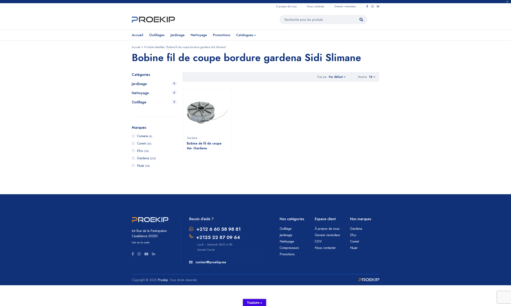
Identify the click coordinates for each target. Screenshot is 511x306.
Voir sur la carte (140, 242)
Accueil (136, 47)
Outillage (139, 102)
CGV (318, 241)
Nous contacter (315, 6)
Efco (143, 151)
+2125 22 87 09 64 (218, 237)
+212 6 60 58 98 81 (218, 229)
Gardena (146, 158)
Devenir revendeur (345, 6)
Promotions (287, 254)
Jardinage (139, 83)
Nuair (143, 165)
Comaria (144, 136)
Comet (144, 143)
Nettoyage (140, 93)
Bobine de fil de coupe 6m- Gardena (204, 146)
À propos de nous (286, 6)
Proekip (163, 280)
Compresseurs (290, 248)
